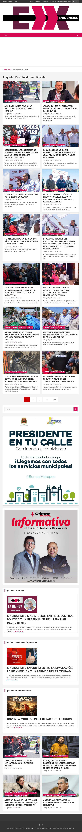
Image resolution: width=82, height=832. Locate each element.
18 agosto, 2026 (48, 160)
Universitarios (62, 756)
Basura (7, 327)
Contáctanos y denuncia (64, 1)
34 (46, 399)
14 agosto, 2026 (48, 251)
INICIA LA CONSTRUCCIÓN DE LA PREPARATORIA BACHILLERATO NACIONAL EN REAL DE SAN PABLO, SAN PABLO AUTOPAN (58, 198)
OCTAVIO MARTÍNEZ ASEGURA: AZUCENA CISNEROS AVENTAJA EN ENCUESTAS (58, 802)
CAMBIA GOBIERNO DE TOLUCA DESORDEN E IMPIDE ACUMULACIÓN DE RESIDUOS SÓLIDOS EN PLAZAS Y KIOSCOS (21, 336)
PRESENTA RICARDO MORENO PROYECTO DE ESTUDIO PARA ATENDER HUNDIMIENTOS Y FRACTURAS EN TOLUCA (56, 291)
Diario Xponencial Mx (26, 828)
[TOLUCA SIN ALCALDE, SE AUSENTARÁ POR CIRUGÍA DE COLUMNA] (21, 180)
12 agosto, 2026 (9, 342)
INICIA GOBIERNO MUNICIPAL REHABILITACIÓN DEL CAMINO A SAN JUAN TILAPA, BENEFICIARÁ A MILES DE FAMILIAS (59, 154)
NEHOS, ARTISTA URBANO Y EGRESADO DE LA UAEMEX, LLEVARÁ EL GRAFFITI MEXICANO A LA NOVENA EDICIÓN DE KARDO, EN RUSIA (59, 764)
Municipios (15, 101)
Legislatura (48, 795)
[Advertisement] (41, 52)
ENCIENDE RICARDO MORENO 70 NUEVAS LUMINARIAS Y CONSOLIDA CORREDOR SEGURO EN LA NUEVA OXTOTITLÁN (19, 291)
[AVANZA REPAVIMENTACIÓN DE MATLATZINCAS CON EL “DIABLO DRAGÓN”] (21, 92)
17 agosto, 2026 (9, 199)
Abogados (8, 792)
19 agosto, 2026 (48, 114)
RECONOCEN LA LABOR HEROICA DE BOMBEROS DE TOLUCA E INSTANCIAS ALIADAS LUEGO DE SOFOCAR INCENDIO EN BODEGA (21, 154)
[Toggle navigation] (5, 35)
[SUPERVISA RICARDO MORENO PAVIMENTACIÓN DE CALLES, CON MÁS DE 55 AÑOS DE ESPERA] (60, 318)
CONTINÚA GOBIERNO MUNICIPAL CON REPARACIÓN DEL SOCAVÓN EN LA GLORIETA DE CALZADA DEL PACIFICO (21, 379)
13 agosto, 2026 (48, 298)
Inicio (31, 1)
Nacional (45, 1)
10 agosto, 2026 (9, 384)
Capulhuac (17, 792)
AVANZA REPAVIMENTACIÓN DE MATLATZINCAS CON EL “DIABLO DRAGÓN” (18, 108)
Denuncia (26, 792)
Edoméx (38, 1)
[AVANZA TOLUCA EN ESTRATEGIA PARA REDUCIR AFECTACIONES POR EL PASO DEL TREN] (60, 92)
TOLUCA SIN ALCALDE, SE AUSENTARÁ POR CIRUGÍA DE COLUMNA (21, 195)
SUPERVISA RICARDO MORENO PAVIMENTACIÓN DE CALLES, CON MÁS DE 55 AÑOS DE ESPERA (60, 334)
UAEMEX (53, 756)
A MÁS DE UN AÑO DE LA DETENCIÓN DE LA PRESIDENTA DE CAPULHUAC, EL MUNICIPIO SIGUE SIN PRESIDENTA (21, 802)
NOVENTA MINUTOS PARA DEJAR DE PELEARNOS (39, 719)
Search (76, 409)
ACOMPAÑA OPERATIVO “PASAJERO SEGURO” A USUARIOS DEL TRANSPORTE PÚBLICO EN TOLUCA (59, 379)
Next (54, 399)
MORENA (56, 795)
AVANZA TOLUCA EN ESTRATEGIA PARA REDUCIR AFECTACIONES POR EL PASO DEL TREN (60, 108)
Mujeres (63, 795)
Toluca (23, 101)
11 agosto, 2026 (48, 340)
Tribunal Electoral (21, 795)
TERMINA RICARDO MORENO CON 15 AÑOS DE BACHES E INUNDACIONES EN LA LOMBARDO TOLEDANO (21, 241)
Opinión (52, 1)
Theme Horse (46, 828)
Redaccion (19, 114)
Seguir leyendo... (19, 632)
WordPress (70, 828)
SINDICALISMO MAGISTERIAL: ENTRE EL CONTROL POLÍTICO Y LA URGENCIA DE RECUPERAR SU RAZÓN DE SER (40, 619)
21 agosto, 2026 (9, 114)
